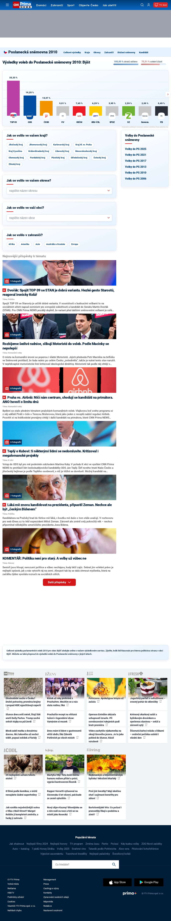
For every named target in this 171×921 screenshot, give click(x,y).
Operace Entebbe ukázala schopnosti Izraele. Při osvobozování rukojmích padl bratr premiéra (104, 719)
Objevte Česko (88, 5)
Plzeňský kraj (57, 157)
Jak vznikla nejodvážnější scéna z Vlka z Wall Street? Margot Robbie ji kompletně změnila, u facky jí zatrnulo (23, 812)
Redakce (47, 906)
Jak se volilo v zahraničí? (25, 235)
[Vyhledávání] (142, 5)
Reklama (12, 888)
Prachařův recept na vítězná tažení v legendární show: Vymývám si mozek (62, 718)
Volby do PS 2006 (135, 178)
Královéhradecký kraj (38, 151)
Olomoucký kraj (16, 157)
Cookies (11, 901)
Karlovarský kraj (61, 144)
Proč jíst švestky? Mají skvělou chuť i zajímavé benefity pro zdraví (105, 795)
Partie (105, 843)
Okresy (97, 52)
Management (49, 879)
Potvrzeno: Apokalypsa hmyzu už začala (106, 700)
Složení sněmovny (126, 52)
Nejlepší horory (58, 843)
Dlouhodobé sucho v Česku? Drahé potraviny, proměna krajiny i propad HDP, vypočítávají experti (23, 702)
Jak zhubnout (16, 843)
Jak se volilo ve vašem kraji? (27, 135)
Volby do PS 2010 (135, 172)
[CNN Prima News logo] (22, 5)
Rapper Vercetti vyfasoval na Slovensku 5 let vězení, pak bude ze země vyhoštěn (64, 795)
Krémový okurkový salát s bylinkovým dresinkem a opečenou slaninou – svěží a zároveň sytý (145, 719)
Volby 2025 (63, 848)
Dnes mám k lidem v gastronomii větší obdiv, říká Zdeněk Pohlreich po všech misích (64, 734)
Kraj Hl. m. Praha (83, 144)
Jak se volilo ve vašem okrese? (29, 180)
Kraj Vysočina (15, 151)
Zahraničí (57, 5)
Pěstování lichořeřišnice (145, 848)
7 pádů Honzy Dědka (43, 848)
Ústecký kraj (100, 157)
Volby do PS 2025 (135, 149)
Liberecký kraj (62, 151)
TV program (76, 843)
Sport (70, 5)
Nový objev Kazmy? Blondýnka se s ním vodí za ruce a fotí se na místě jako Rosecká (64, 811)
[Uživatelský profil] (148, 5)
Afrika (12, 244)
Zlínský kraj (14, 164)
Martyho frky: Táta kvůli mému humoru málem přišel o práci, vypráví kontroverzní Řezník (63, 778)
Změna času (92, 843)
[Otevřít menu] (7, 5)
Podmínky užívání (16, 897)
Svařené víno (79, 848)
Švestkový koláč (121, 853)
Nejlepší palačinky (100, 853)
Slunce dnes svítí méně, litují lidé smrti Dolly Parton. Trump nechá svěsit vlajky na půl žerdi (23, 718)
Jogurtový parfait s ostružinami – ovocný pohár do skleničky (147, 700)
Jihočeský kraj (16, 144)
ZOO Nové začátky (151, 843)
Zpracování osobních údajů (56, 897)
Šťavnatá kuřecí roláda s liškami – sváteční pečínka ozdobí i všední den (147, 734)
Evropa (74, 244)
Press (46, 884)
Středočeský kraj (79, 157)
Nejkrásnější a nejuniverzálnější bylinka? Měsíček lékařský (106, 777)
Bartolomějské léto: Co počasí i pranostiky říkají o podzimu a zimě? (105, 811)
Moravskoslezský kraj (86, 151)
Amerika (25, 244)
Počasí (114, 843)
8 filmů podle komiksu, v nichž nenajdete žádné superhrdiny (21, 793)
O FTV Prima (13, 879)
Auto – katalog (21, 848)
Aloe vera (124, 848)
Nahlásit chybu (15, 910)
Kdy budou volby (130, 843)
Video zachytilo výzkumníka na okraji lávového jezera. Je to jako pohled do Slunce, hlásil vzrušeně (106, 736)
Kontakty (47, 892)
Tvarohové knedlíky (76, 853)
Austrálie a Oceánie (55, 244)
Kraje (87, 52)
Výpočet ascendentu (51, 853)
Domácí (41, 5)
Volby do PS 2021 (135, 154)
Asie (38, 244)
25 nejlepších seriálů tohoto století (20, 777)
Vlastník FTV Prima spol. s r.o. (21, 906)
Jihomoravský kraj (38, 144)
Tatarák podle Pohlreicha (102, 848)
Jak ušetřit (109, 5)
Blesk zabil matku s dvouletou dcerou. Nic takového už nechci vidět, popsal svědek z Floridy (22, 734)
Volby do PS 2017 (135, 160)
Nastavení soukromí (52, 910)
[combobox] (58, 190)
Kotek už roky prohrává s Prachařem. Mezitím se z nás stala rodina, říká (62, 702)
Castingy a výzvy (51, 888)
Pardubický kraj (37, 157)
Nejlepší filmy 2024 (37, 843)
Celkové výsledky (72, 52)
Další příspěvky (57, 582)
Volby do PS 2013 (135, 166)
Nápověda (48, 901)
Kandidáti (143, 52)
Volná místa (13, 884)
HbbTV (11, 892)
